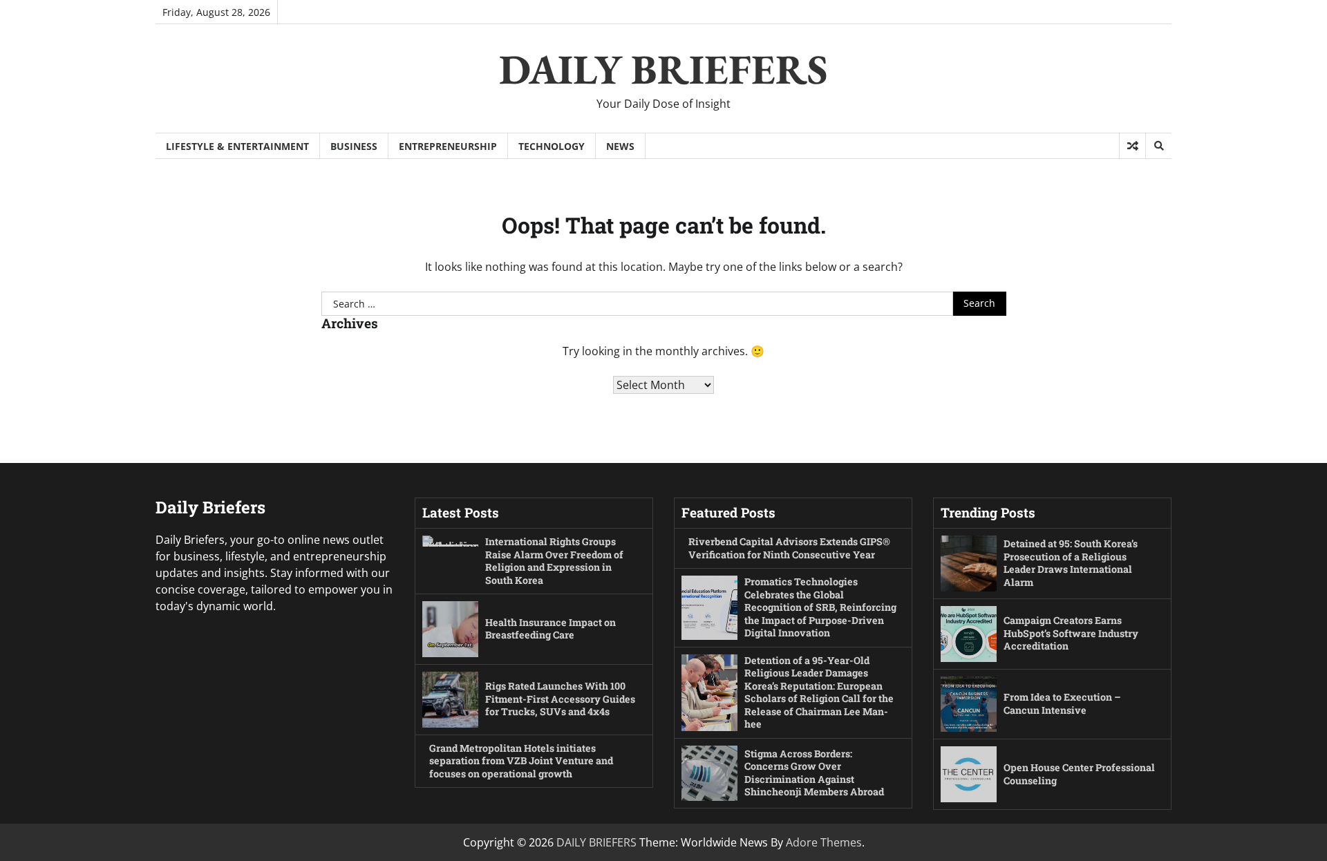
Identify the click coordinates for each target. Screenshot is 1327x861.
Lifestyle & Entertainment (237, 146)
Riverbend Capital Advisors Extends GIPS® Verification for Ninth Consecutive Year (789, 548)
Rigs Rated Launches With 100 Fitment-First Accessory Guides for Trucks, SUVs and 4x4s (560, 698)
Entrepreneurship (448, 146)
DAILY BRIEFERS (663, 69)
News (620, 146)
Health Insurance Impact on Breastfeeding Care (550, 629)
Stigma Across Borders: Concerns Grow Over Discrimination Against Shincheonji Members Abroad (814, 773)
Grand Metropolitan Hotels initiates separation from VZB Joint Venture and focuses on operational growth (521, 760)
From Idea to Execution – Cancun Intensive (1062, 703)
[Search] (1158, 146)
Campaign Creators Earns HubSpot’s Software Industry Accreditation (1071, 633)
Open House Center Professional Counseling (1079, 774)
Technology (551, 146)
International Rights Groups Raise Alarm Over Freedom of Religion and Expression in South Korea (554, 561)
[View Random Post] (1132, 146)
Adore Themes (824, 842)
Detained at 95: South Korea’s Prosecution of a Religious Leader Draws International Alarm (1071, 563)
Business (353, 146)
